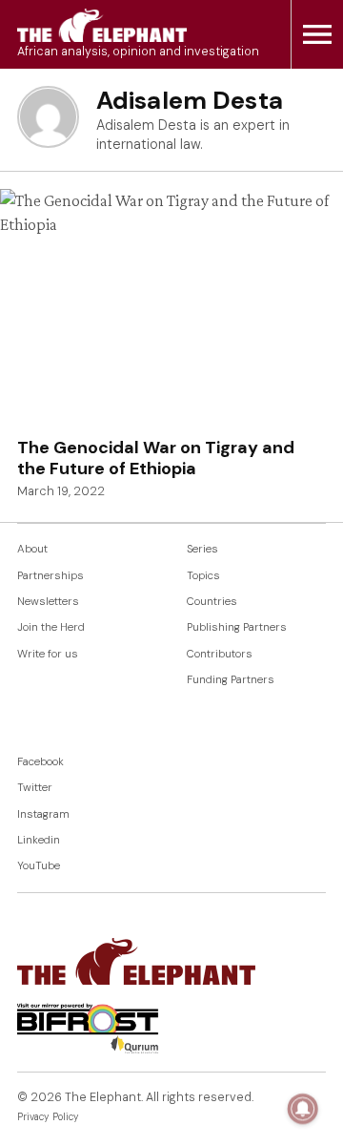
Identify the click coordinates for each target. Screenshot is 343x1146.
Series (202, 549)
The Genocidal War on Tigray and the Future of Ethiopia (155, 458)
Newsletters (48, 601)
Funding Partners (230, 680)
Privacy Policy (48, 1117)
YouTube (38, 866)
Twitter (34, 788)
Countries (212, 601)
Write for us (47, 654)
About (32, 549)
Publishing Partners (237, 627)
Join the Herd (51, 627)
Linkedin (38, 840)
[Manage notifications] (303, 1109)
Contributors (219, 654)
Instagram (43, 814)
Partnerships (50, 576)
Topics (203, 576)
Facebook (40, 762)
